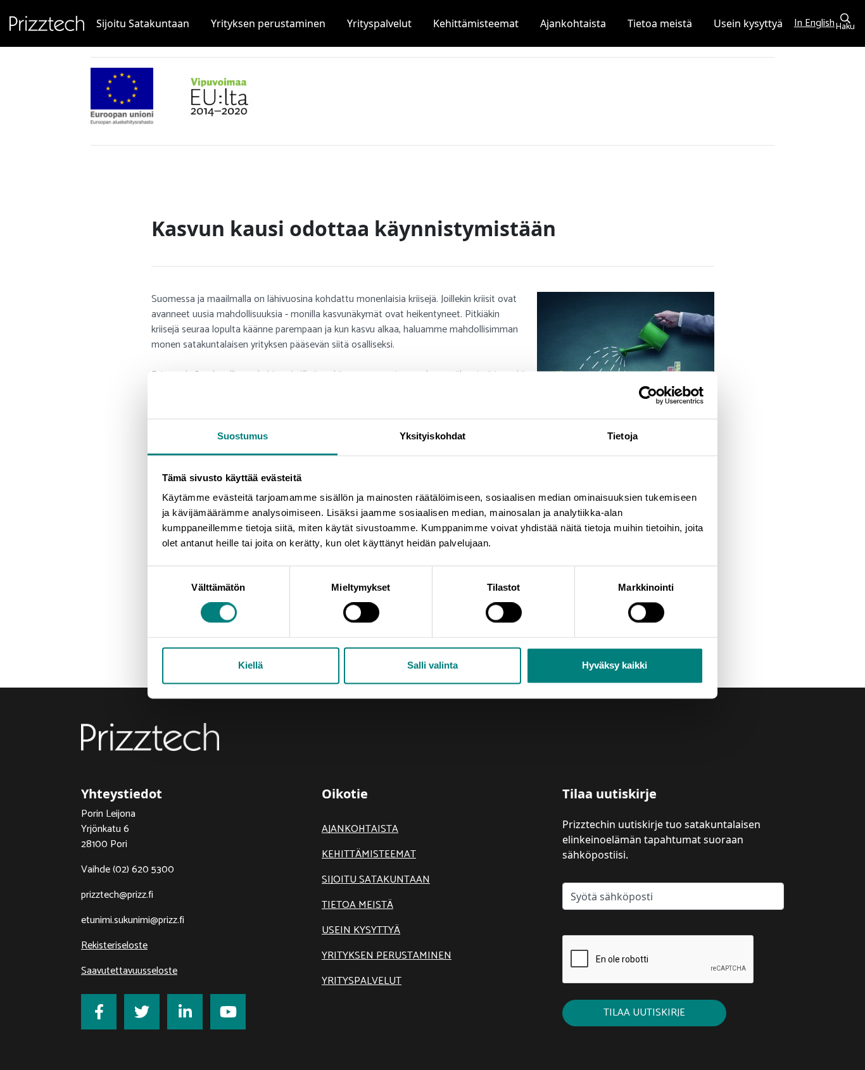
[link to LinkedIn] (185, 1011)
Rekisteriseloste (114, 945)
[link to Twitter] (142, 1011)
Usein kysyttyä (361, 930)
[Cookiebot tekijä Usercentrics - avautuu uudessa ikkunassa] (648, 395)
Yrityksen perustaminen (386, 955)
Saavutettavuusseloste (129, 970)
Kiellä (250, 665)
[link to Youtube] (228, 1011)
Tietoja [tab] (622, 436)
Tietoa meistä (357, 905)
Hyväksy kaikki (614, 665)
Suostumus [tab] (242, 436)
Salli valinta (432, 665)
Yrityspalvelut (361, 981)
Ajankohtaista (360, 829)
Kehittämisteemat (369, 854)
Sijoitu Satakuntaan (376, 879)
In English (814, 23)
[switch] (361, 613)
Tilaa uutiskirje (644, 1012)
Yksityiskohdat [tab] (432, 436)
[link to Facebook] (99, 1011)
